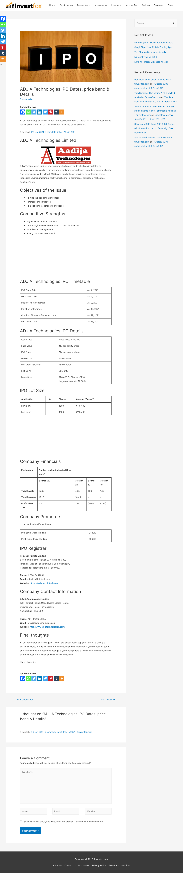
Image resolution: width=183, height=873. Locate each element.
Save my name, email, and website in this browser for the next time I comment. (63, 821)
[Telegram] (45, 112)
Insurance (116, 5)
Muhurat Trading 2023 (145, 57)
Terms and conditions (120, 865)
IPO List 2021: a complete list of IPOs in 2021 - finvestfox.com (61, 732)
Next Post (108, 699)
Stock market (66, 5)
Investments (101, 5)
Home (52, 5)
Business (158, 5)
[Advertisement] (66, 259)
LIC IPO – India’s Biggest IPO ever (151, 61)
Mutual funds (83, 5)
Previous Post (25, 699)
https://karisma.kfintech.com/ (44, 583)
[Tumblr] (56, 112)
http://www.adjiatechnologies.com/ (47, 626)
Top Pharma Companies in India (150, 52)
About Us (57, 865)
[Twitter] (33, 112)
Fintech (171, 5)
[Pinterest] (50, 112)
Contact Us (70, 865)
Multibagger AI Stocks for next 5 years (153, 42)
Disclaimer (83, 865)
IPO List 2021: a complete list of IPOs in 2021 (53, 132)
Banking (146, 5)
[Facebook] (22, 112)
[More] (61, 112)
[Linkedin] (39, 112)
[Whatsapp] (28, 112)
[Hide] (1, 64)
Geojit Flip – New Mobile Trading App (153, 47)
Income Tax (131, 5)
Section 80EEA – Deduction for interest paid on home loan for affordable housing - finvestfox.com (155, 110)
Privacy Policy (99, 865)
